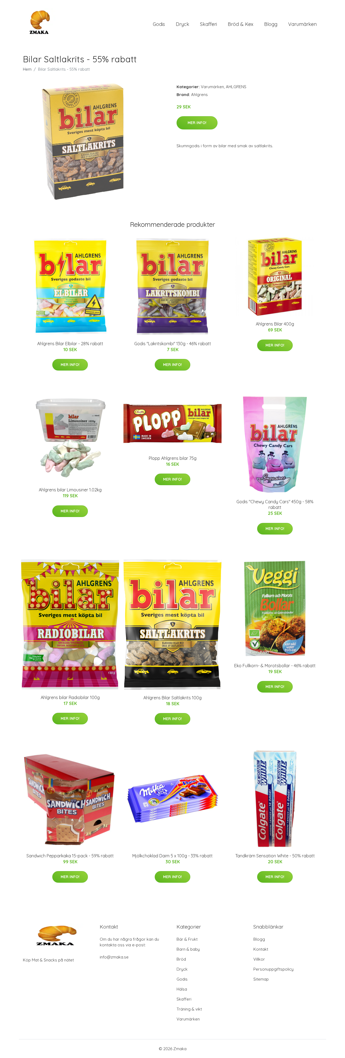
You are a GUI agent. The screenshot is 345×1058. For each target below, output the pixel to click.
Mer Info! (197, 122)
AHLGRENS (236, 86)
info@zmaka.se (114, 957)
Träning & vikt (189, 1009)
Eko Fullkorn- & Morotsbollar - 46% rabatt (275, 665)
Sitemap (261, 979)
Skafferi (208, 24)
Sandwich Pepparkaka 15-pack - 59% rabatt (70, 855)
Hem (27, 69)
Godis (159, 24)
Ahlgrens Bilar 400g (275, 324)
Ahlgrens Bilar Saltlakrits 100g (172, 697)
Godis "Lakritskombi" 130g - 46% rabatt (172, 343)
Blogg (270, 24)
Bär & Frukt (187, 939)
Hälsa (182, 989)
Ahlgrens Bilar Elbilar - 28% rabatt (70, 343)
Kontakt (260, 949)
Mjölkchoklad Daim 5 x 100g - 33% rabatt (172, 855)
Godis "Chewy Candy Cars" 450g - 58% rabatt (274, 504)
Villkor (259, 959)
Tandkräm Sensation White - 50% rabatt (275, 855)
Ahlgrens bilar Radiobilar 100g (70, 697)
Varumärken (302, 24)
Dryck (182, 24)
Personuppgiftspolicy (273, 969)
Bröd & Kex (240, 24)
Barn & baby (188, 949)
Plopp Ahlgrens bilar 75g (172, 458)
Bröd (181, 959)
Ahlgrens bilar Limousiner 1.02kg (70, 489)
